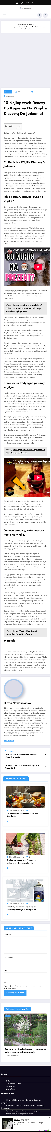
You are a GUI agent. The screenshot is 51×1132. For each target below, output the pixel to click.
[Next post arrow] (45, 766)
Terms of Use (10, 1089)
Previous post (9, 751)
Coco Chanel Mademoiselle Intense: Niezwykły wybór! (21, 755)
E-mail (6, 970)
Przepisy (7, 92)
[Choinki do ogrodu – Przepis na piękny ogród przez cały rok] (25, 844)
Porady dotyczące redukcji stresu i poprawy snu (23, 1111)
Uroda (8, 1016)
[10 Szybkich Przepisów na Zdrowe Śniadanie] (25, 797)
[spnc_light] (45, 15)
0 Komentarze (10, 96)
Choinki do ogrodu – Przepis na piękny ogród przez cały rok (21, 861)
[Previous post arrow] (45, 754)
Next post (8, 762)
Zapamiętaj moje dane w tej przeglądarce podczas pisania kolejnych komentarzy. (22, 987)
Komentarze (7, 934)
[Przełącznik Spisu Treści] (17, 127)
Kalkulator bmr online (13, 1084)
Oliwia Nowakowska (23, 92)
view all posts (9, 740)
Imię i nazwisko (8, 957)
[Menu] (4, 15)
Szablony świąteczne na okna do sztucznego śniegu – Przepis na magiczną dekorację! (21, 908)
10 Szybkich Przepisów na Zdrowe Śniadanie (22, 815)
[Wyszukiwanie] (39, 15)
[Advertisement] (25, 59)
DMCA (8, 1081)
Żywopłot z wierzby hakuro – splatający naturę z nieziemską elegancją (25, 1051)
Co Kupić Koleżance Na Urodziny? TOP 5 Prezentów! (23, 766)
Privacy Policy (10, 1086)
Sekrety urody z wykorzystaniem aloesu (20, 1114)
